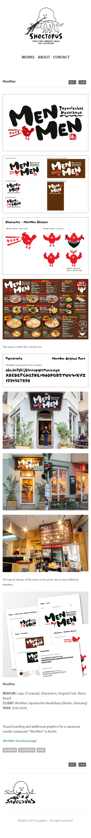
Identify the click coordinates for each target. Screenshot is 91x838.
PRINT (41, 750)
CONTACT (61, 57)
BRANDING (10, 750)
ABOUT (44, 57)
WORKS (28, 57)
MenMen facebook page (19, 741)
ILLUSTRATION (26, 750)
